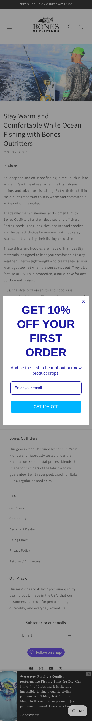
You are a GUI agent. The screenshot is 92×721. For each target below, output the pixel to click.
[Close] (83, 301)
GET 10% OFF (46, 407)
